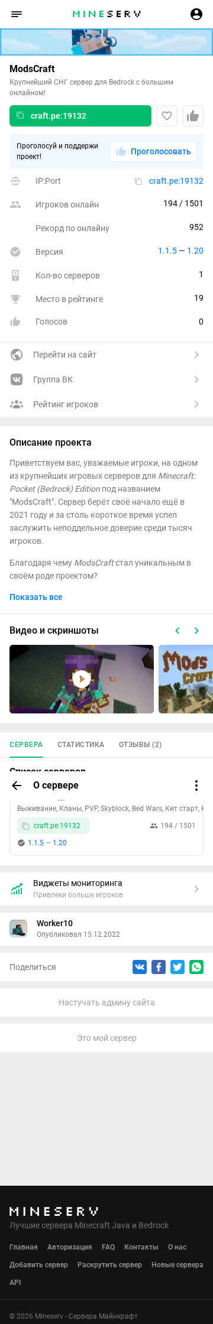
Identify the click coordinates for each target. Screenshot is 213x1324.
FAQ (108, 1247)
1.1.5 (167, 250)
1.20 (195, 250)
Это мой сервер (107, 1038)
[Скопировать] (20, 115)
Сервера (26, 745)
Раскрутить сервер (110, 1265)
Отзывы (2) (140, 745)
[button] (16, 14)
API (15, 1282)
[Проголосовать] (193, 115)
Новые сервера (177, 1265)
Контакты (141, 1247)
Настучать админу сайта (107, 1002)
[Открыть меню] (196, 785)
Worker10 (55, 923)
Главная (23, 1247)
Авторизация (69, 1247)
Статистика (81, 745)
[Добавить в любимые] (167, 115)
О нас (177, 1247)
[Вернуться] (16, 785)
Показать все (36, 597)
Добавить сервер (38, 1265)
